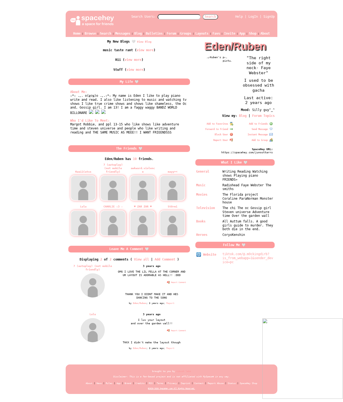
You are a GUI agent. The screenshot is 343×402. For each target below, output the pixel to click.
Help (239, 16)
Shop (252, 33)
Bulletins (154, 33)
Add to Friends (259, 123)
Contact (199, 383)
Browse (90, 33)
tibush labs (183, 371)
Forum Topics (263, 116)
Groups (185, 33)
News (99, 383)
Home (77, 33)
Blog (138, 33)
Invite (229, 33)
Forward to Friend (217, 129)
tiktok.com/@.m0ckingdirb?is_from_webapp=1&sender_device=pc (247, 258)
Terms (160, 383)
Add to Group (260, 140)
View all (141, 259)
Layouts (201, 33)
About (265, 33)
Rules (109, 383)
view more (145, 50)
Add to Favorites (218, 123)
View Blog (144, 41)
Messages (122, 33)
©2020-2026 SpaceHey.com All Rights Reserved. (171, 388)
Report (170, 303)
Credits (140, 383)
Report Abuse (216, 383)
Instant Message (258, 134)
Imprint (185, 383)
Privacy (172, 383)
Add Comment (165, 259)
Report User (221, 140)
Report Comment (178, 282)
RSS (151, 383)
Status (232, 383)
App (242, 33)
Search (210, 16)
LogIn (253, 16)
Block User (222, 134)
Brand (128, 383)
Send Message (260, 129)
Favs (216, 33)
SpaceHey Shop (248, 383)
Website (208, 254)
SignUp (269, 16)
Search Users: (143, 16)
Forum (171, 33)
